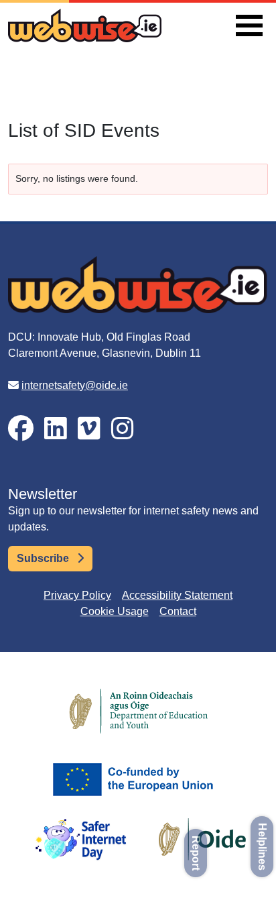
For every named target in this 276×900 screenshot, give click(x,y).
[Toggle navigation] (249, 25)
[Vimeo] (89, 428)
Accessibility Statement (177, 595)
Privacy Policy (77, 595)
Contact (177, 611)
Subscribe (44, 558)
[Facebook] (20, 428)
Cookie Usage (114, 611)
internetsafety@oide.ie (74, 385)
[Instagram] (122, 428)
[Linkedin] (55, 428)
